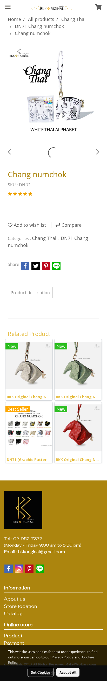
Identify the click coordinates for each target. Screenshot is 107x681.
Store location (20, 606)
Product (13, 636)
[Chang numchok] (53, 91)
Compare (71, 225)
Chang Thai (45, 238)
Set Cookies (40, 672)
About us (14, 599)
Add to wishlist (29, 225)
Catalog (13, 613)
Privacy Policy (62, 657)
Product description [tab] (30, 292)
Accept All (67, 672)
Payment (14, 643)
